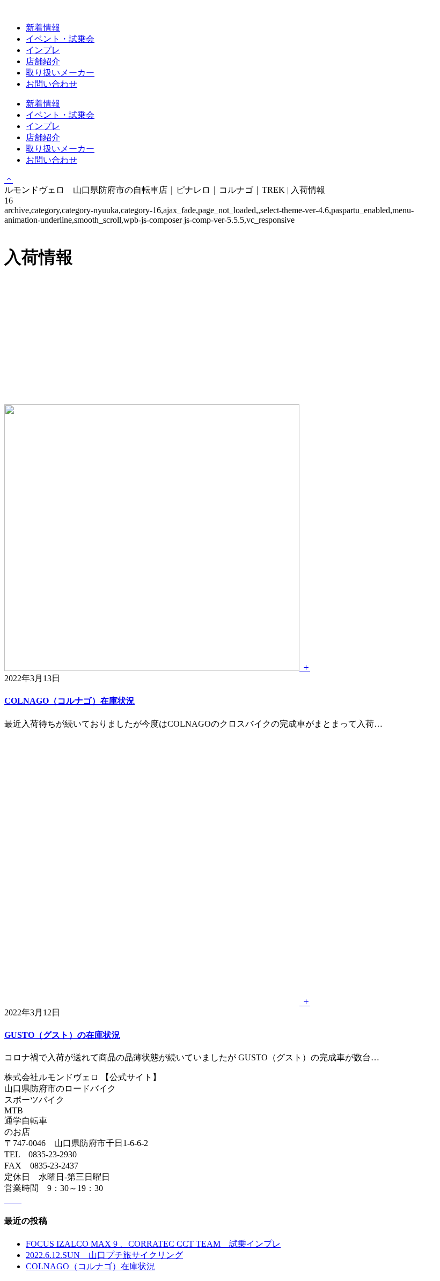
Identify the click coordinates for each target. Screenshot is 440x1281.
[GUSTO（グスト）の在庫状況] (157, 1002)
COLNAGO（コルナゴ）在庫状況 (69, 700)
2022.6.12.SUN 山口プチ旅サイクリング (104, 1255)
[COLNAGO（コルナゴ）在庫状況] (157, 668)
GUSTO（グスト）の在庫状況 (62, 1034)
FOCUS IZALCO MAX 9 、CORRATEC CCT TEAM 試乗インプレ (153, 1243)
